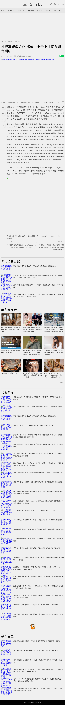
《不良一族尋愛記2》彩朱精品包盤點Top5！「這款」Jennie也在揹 (37, 472)
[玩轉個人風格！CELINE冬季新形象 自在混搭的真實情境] (6, 428)
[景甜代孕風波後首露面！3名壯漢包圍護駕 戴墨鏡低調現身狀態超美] (6, 484)
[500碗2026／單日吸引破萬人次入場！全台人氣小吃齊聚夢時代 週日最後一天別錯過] (6, 560)
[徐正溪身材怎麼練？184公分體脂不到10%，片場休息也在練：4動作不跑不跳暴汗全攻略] (6, 456)
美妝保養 (30, 11)
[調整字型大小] (3, 126)
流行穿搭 (21, 11)
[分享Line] (3, 114)
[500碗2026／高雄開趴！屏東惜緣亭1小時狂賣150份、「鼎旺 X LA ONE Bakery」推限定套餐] (6, 569)
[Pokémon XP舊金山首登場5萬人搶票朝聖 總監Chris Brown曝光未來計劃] (6, 541)
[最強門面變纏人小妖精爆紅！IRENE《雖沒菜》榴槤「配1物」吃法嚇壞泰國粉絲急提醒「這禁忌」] (6, 691)
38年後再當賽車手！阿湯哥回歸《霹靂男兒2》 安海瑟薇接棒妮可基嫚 (38, 529)
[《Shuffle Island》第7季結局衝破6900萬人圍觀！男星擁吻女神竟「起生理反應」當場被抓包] (6, 681)
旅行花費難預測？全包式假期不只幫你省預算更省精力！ (10, 329)
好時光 (39, 11)
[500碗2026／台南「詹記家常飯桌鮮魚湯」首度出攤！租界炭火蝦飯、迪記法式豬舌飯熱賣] (6, 598)
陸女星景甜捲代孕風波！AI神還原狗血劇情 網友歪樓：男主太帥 (32, 375)
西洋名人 (18, 41)
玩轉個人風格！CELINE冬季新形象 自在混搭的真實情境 (33, 425)
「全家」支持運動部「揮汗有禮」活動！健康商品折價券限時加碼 (36, 548)
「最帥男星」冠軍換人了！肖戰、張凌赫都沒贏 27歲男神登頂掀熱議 (38, 520)
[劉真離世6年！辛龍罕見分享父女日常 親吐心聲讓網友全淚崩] (6, 653)
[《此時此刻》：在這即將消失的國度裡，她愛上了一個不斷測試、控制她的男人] (6, 399)
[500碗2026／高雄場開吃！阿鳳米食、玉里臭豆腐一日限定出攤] (6, 607)
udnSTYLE (4, 41)
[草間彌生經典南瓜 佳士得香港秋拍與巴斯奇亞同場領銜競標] (6, 268)
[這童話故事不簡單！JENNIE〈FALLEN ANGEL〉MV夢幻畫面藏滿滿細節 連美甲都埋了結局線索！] (6, 588)
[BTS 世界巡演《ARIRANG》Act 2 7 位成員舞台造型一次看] (6, 513)
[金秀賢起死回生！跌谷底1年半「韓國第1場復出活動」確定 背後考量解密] (6, 287)
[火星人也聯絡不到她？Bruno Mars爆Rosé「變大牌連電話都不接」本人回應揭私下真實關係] (6, 503)
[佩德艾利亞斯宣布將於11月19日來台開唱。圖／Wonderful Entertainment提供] (32, 79)
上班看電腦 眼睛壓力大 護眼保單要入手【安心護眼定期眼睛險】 (53, 352)
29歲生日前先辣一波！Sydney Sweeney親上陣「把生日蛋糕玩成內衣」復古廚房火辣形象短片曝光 (53, 375)
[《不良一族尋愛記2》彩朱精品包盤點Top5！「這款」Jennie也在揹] (6, 475)
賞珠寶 (47, 11)
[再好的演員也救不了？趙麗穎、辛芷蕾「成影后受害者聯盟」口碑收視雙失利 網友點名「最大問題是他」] (6, 297)
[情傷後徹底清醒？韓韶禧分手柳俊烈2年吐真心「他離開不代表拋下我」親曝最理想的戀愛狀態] (6, 494)
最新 (2, 11)
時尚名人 (11, 11)
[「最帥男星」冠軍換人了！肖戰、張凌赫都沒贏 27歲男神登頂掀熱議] (6, 522)
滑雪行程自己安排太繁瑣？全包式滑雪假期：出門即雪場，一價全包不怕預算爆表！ (53, 329)
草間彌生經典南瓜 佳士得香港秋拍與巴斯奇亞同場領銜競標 (34, 266)
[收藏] (3, 120)
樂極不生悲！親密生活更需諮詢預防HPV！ (10, 351)
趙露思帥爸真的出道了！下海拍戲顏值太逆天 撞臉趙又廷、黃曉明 (36, 641)
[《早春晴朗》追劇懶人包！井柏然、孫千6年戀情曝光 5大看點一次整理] (6, 662)
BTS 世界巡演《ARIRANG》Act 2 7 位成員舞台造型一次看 (34, 510)
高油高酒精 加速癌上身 (9, 373)
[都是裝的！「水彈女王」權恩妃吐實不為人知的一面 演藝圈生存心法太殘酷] (6, 579)
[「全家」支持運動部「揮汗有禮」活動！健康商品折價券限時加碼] (6, 550)
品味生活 (57, 11)
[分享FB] (3, 107)
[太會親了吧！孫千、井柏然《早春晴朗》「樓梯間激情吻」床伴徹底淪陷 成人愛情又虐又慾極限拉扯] (6, 278)
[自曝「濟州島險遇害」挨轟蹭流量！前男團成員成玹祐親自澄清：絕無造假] (6, 616)
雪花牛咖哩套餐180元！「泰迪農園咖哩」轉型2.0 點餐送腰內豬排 (37, 406)
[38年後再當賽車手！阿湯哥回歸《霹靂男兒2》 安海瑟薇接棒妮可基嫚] (6, 531)
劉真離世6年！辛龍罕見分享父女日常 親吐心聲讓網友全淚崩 (35, 650)
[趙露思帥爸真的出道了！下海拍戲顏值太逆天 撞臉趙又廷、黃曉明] (6, 643)
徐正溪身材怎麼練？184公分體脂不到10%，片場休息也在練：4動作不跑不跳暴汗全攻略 (32, 352)
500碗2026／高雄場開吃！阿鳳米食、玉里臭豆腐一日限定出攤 (35, 605)
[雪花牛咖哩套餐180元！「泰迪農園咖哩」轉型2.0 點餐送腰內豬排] (6, 409)
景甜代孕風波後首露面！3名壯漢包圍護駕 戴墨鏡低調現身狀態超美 (32, 329)
